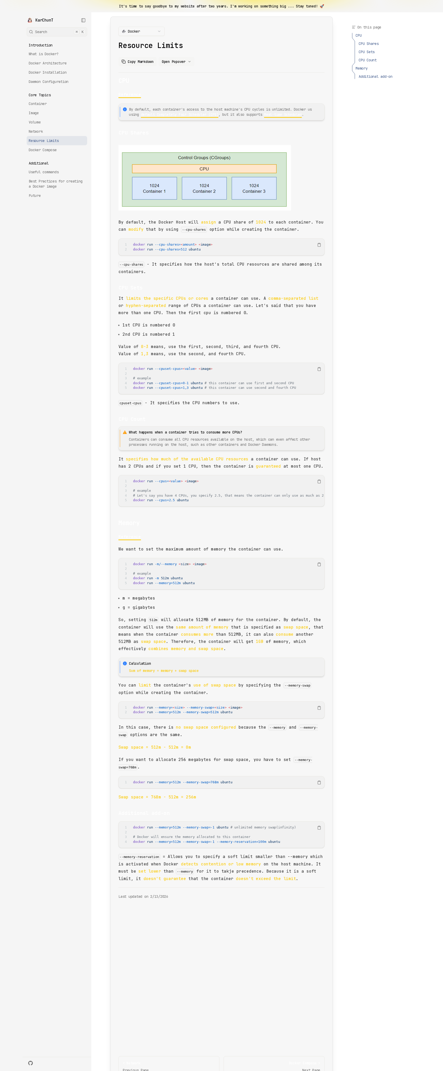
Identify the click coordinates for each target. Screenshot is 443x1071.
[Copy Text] (319, 245)
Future (35, 195)
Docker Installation (47, 72)
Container (38, 103)
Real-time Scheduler (283, 114)
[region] (221, 247)
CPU (123, 81)
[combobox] (141, 31)
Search (59, 32)
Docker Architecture (47, 63)
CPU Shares (133, 132)
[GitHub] (30, 1063)
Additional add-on (144, 813)
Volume (35, 122)
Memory (129, 523)
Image (34, 113)
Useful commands (43, 172)
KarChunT (44, 20)
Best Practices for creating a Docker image (55, 184)
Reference (129, 94)
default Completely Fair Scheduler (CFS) (179, 114)
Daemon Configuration (48, 81)
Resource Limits (43, 140)
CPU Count (132, 419)
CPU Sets (130, 287)
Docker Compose (43, 150)
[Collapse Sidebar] (83, 20)
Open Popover (174, 61)
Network (36, 131)
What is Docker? (43, 54)
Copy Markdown (141, 61)
